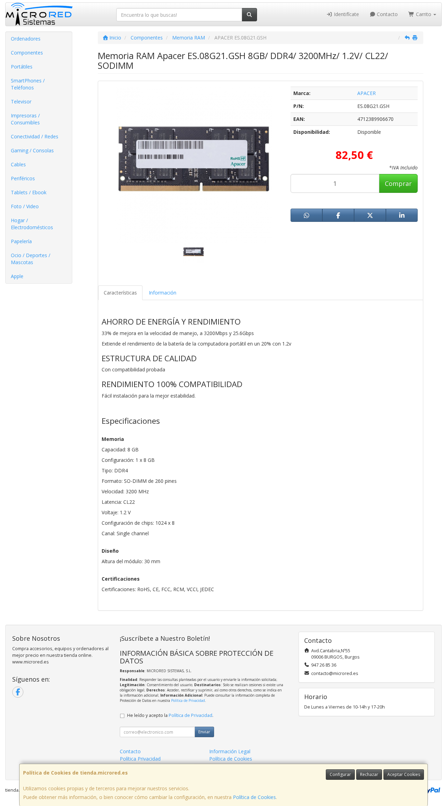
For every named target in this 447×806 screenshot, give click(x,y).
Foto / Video (25, 206)
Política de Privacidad (188, 700)
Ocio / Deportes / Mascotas (30, 259)
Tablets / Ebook (28, 192)
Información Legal (229, 751)
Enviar (204, 732)
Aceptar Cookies (403, 774)
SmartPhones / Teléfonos (28, 84)
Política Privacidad (140, 758)
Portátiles (21, 66)
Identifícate (345, 14)
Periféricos (23, 178)
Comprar (398, 183)
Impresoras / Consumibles (25, 119)
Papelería (21, 241)
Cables (18, 164)
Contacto (386, 14)
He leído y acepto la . (170, 715)
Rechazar (369, 774)
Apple (17, 276)
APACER (366, 93)
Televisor (21, 101)
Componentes (27, 52)
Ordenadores (26, 38)
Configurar (340, 774)
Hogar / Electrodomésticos (32, 224)
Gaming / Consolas (32, 150)
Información (162, 292)
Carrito (424, 14)
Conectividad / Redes (34, 136)
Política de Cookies (254, 797)
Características (120, 292)
